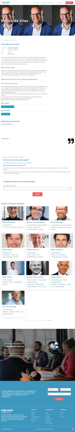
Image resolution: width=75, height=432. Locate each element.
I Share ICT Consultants (8, 106)
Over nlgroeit (60, 2)
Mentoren (7, 40)
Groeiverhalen (44, 2)
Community (33, 418)
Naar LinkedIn (6, 114)
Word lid (62, 412)
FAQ (61, 414)
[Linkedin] (73, 429)
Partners (33, 421)
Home (2, 40)
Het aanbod (51, 2)
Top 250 (47, 416)
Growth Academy (35, 416)
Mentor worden (49, 423)
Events (32, 414)
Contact (62, 416)
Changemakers (49, 418)
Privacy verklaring (44, 429)
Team (47, 412)
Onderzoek (48, 421)
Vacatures (48, 414)
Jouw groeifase (36, 2)
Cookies (51, 429)
